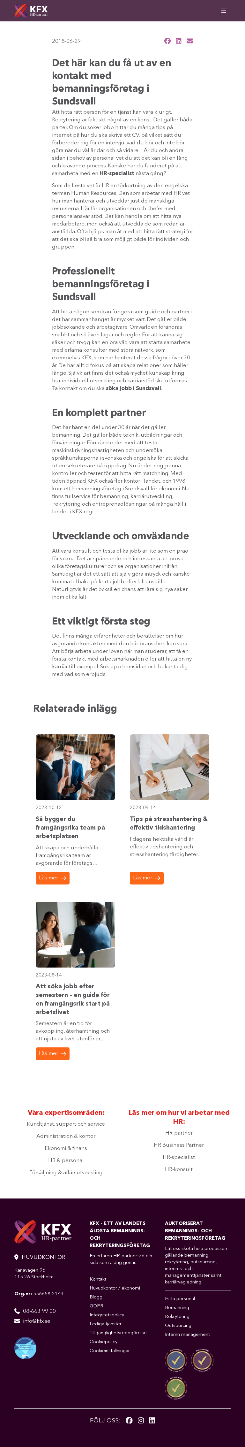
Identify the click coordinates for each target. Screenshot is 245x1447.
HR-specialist (179, 1157)
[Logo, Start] (31, 11)
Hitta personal (180, 1299)
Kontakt (98, 1279)
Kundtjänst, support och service (66, 1124)
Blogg (96, 1297)
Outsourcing (178, 1325)
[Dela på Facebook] (167, 41)
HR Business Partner (179, 1145)
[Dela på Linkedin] (179, 41)
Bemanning (177, 1307)
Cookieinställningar (110, 1351)
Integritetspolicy (107, 1315)
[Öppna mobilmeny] (224, 11)
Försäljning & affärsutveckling (66, 1172)
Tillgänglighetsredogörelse (118, 1333)
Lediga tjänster (106, 1324)
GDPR (96, 1306)
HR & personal (66, 1160)
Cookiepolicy (103, 1342)
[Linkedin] (152, 1421)
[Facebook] (129, 1421)
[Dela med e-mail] (190, 41)
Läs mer (48, 878)
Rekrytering (177, 1316)
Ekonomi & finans (66, 1148)
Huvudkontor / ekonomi (115, 1288)
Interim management (187, 1334)
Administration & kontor (65, 1136)
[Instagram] (141, 1421)
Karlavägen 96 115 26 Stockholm (34, 1274)
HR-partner (179, 1133)
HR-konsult (179, 1169)
